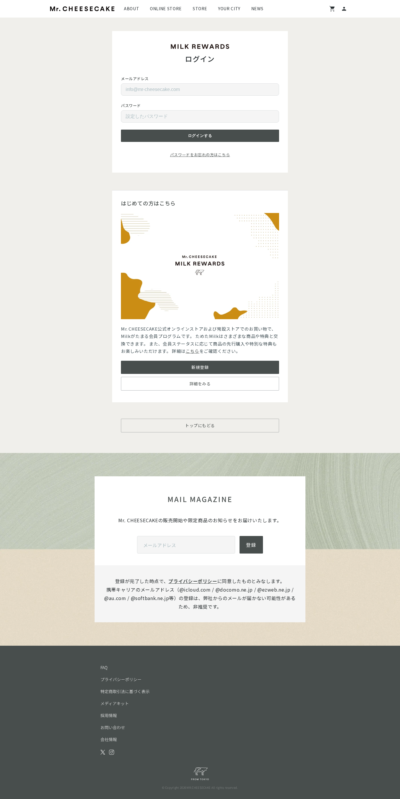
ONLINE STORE (166, 8)
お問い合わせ (112, 727)
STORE (200, 8)
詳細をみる (200, 383)
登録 (251, 544)
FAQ (103, 667)
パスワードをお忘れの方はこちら (200, 154)
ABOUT (131, 8)
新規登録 (200, 367)
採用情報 (108, 715)
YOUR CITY (229, 8)
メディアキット (114, 703)
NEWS (257, 8)
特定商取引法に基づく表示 (125, 691)
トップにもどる (200, 425)
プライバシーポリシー (192, 581)
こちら (192, 351)
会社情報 (108, 739)
